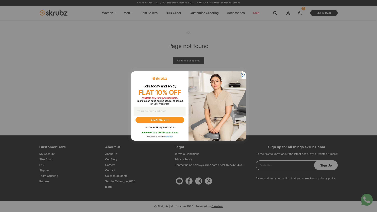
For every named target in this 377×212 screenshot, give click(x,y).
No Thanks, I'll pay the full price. (160, 127)
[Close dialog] (242, 74)
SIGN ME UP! (160, 120)
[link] (159, 78)
